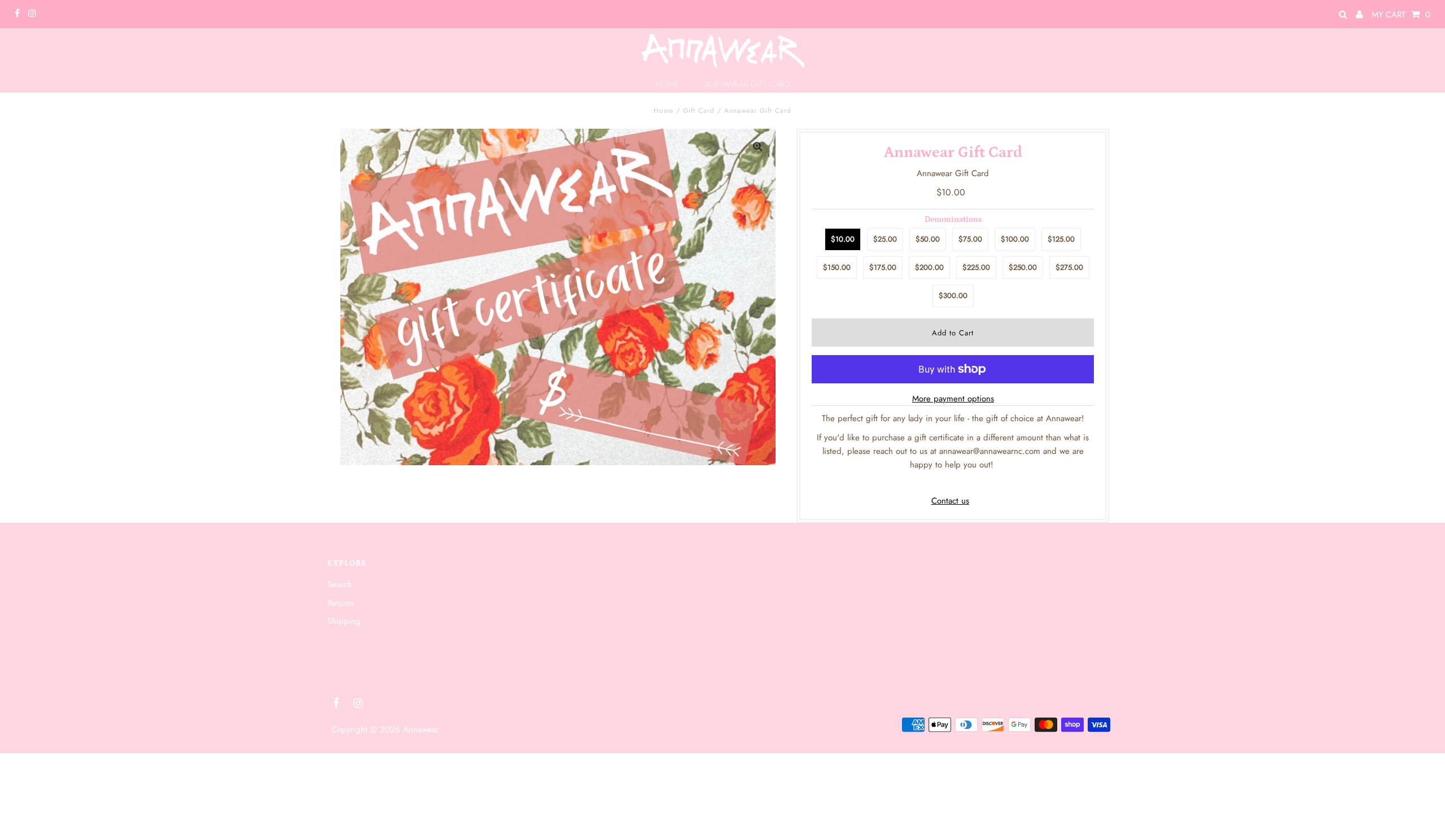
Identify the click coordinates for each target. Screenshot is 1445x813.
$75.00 (970, 239)
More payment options (953, 398)
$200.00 (929, 267)
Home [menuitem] (667, 84)
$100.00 (1015, 239)
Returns (340, 603)
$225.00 (976, 267)
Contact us (950, 501)
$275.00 (1069, 267)
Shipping (344, 621)
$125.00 (1061, 239)
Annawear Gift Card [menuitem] (747, 84)
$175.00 (882, 267)
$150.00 (837, 267)
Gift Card (699, 111)
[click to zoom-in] (757, 146)
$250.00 (1023, 267)
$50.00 (928, 239)
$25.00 (885, 239)
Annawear (421, 729)
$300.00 (953, 295)
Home (663, 111)
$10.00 (843, 239)
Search (339, 584)
